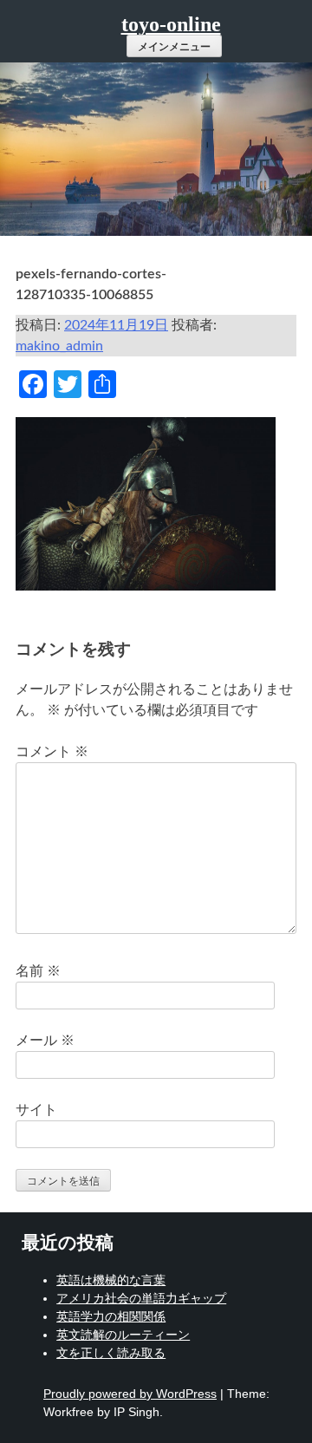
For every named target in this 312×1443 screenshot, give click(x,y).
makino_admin (59, 346)
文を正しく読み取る (111, 1353)
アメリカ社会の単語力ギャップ (141, 1298)
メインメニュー (174, 47)
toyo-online (171, 24)
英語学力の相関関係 (111, 1316)
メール (45, 1041)
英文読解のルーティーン (123, 1335)
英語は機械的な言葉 (111, 1280)
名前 (38, 971)
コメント (52, 752)
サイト (36, 1110)
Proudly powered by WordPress (130, 1394)
